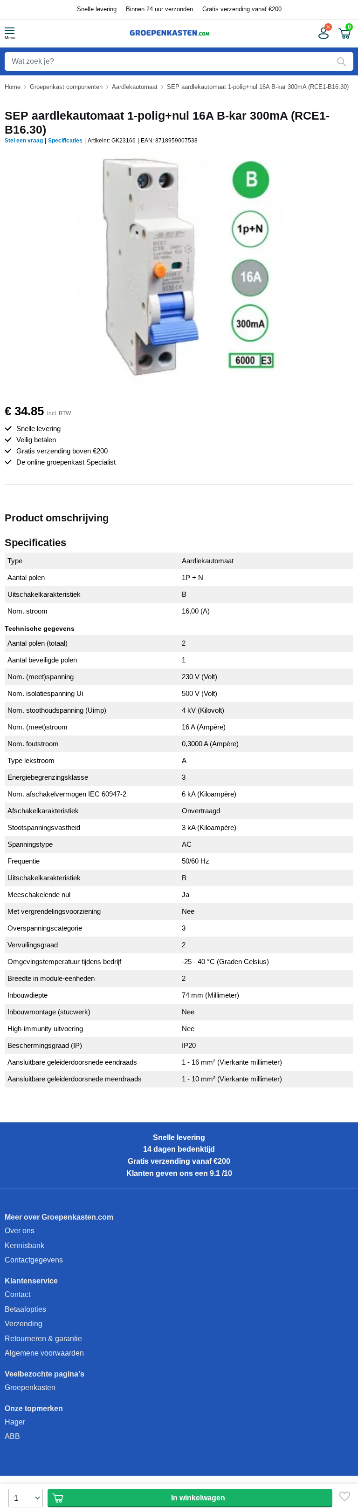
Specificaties (65, 140)
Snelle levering (97, 9)
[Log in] (322, 33)
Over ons (19, 1231)
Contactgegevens (34, 1260)
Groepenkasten (30, 1387)
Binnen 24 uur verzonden (159, 9)
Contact (17, 1294)
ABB (12, 1436)
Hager (15, 1422)
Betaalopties (25, 1309)
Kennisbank (24, 1245)
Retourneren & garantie (43, 1339)
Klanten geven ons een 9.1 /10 (179, 1173)
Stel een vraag (24, 140)
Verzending (23, 1324)
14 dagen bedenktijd (179, 1149)
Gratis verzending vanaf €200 (242, 9)
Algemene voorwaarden (44, 1353)
